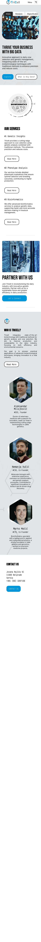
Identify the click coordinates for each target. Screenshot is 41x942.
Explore (7, 77)
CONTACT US (13, 589)
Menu (30, 2)
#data (8, 14)
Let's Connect (14, 298)
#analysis (18, 14)
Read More (11, 159)
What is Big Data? (26, 77)
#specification (32, 14)
